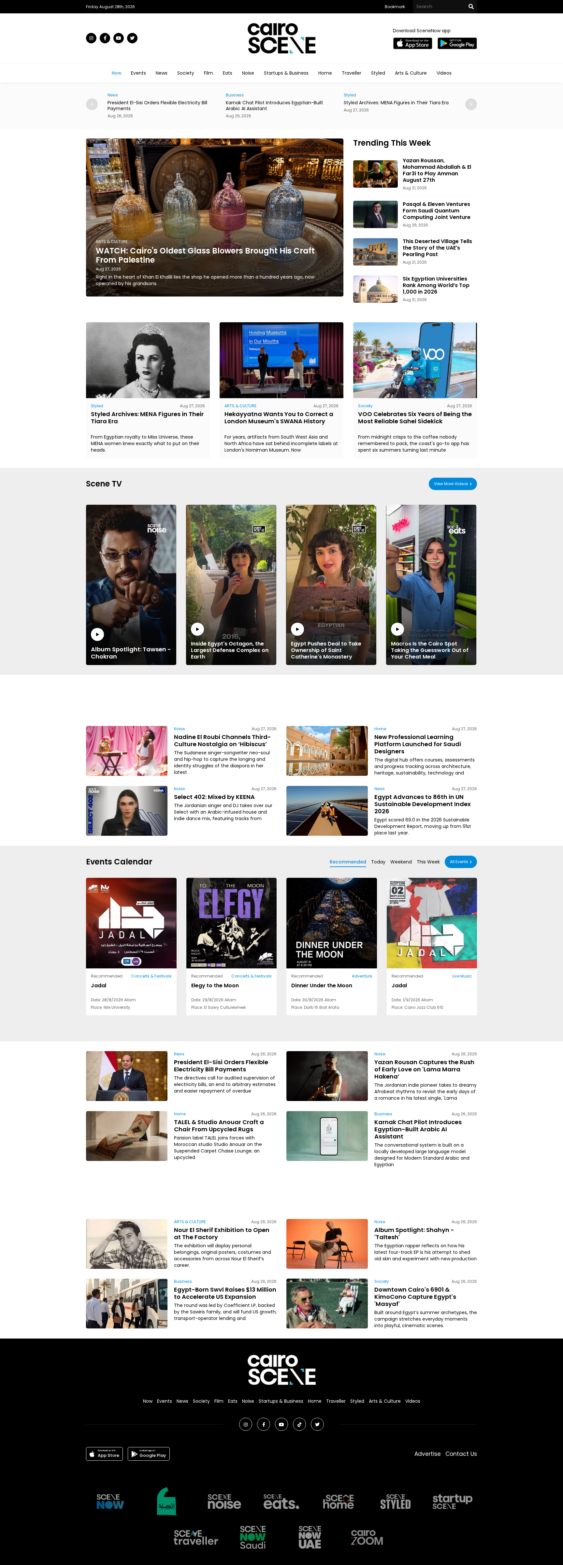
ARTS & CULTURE (112, 241)
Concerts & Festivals (151, 976)
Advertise (427, 1454)
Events (138, 73)
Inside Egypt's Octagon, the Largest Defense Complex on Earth (229, 650)
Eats (227, 73)
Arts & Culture (411, 73)
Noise (248, 73)
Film (208, 73)
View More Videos (451, 483)
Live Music (462, 976)
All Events (459, 861)
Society (185, 73)
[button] (471, 104)
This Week (428, 862)
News (161, 73)
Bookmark (395, 6)
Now (116, 73)
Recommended (348, 862)
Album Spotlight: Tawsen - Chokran (131, 652)
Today (378, 862)
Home (325, 73)
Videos (444, 73)
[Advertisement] (281, 699)
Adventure (362, 976)
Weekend (401, 862)
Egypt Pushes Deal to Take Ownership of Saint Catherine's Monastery (326, 650)
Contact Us (461, 1454)
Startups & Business (286, 73)
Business (116, 95)
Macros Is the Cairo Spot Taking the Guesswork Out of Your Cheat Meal (430, 650)
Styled (378, 73)
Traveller (351, 73)
